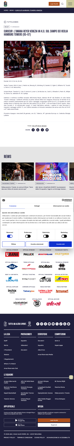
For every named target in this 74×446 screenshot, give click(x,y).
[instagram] (41, 323)
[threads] (45, 323)
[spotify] (68, 323)
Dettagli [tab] (37, 206)
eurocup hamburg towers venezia (28, 10)
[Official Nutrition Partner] (62, 279)
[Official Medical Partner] (12, 266)
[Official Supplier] (12, 291)
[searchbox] (37, 2)
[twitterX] (57, 323)
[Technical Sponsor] (62, 266)
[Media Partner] (45, 291)
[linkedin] (47, 129)
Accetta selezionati (37, 244)
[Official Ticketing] (29, 279)
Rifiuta (13, 244)
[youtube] (53, 323)
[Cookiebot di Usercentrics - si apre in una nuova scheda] (63, 200)
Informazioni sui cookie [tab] (61, 206)
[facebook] (33, 129)
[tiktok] (60, 323)
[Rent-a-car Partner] (12, 279)
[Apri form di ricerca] (62, 3)
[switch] (28, 236)
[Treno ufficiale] (29, 266)
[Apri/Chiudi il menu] (70, 4)
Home (6, 10)
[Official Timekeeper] (45, 279)
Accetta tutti (60, 244)
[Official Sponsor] (12, 254)
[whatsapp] (37, 129)
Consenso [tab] (12, 206)
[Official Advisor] (54, 303)
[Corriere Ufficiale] (29, 291)
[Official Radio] (37, 303)
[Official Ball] (45, 266)
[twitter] (42, 129)
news (12, 10)
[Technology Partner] (62, 254)
